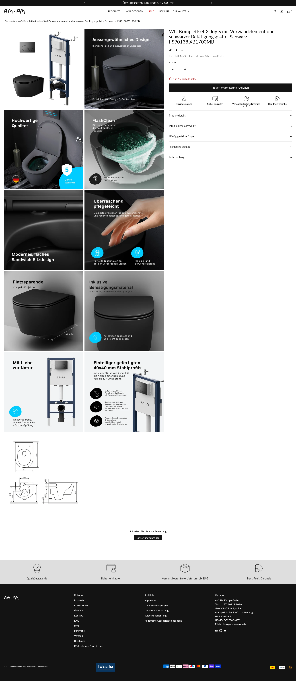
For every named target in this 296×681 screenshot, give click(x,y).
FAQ (76, 620)
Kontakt (78, 615)
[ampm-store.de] (14, 11)
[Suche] (275, 11)
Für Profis (79, 630)
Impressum (150, 600)
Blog (76, 625)
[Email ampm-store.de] (216, 630)
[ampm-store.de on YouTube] (225, 630)
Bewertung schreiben (148, 537)
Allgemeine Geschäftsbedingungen (163, 620)
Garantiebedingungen (156, 605)
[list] (84, 270)
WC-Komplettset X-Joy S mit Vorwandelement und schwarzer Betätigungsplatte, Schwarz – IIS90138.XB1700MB (79, 21)
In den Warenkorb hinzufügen (230, 87)
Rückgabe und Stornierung (88, 645)
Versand (78, 635)
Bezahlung (79, 640)
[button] (115, 11)
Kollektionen (81, 605)
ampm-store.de (18, 666)
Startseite (10, 21)
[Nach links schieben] (84, 3)
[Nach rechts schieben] (211, 3)
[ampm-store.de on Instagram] (220, 630)
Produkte (79, 600)
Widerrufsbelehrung (155, 615)
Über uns (79, 610)
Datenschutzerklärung (157, 610)
